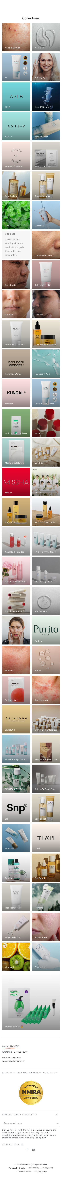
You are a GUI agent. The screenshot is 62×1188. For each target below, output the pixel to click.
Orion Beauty (26, 1164)
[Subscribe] (58, 1123)
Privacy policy (47, 1168)
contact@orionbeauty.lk (13, 1061)
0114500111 (15, 1057)
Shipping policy (40, 1171)
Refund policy (33, 1168)
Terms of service (24, 1171)
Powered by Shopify (17, 1168)
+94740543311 (20, 1052)
